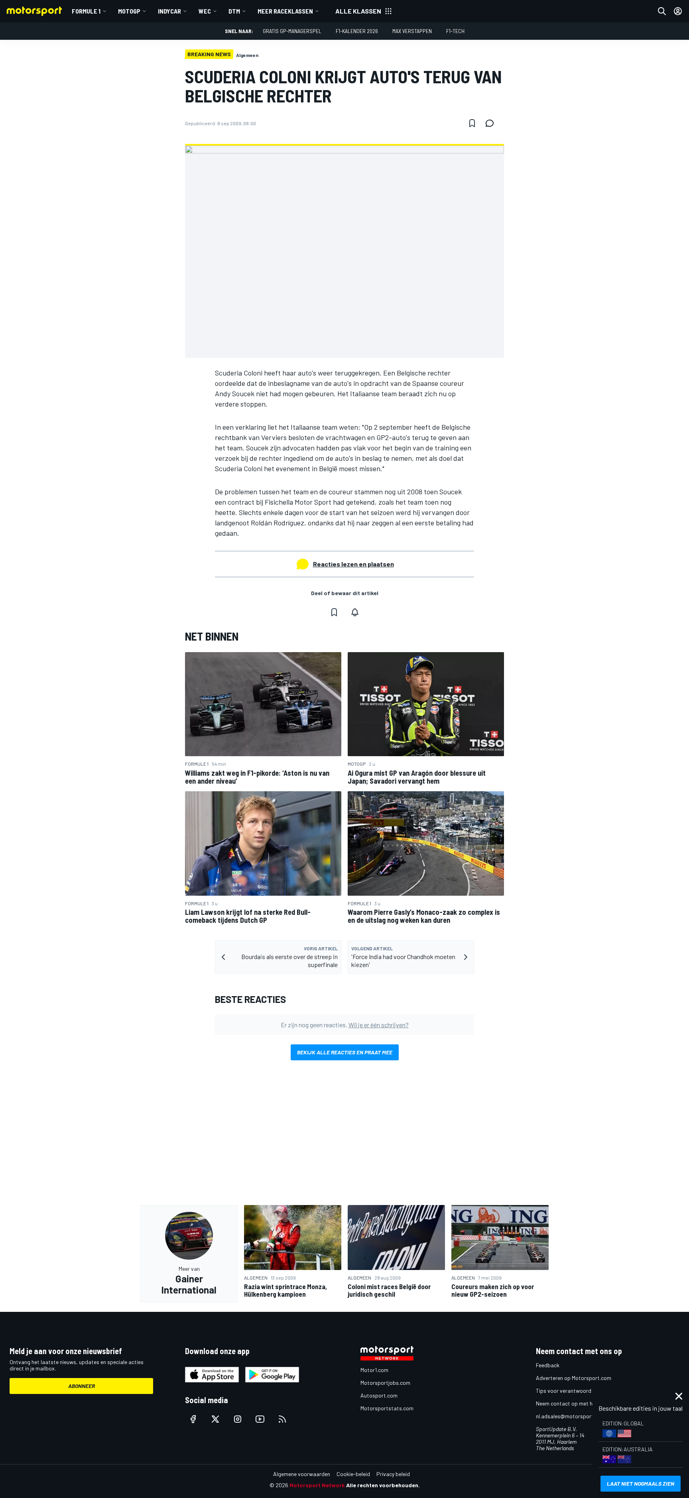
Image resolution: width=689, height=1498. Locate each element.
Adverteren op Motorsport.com (573, 1377)
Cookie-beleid (353, 1473)
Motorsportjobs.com (385, 1382)
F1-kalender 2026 (357, 31)
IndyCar (169, 11)
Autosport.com (379, 1395)
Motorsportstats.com (386, 1408)
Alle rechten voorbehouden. (383, 1485)
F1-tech (455, 31)
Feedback (547, 1365)
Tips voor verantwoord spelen (572, 1390)
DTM (234, 11)
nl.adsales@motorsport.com (570, 1416)
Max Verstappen (412, 31)
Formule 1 (86, 11)
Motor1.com (374, 1369)
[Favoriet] (472, 123)
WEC (205, 11)
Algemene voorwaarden (301, 1473)
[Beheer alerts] (355, 612)
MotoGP (129, 11)
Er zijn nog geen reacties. (345, 1024)
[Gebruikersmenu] (678, 11)
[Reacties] (492, 123)
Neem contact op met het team (574, 1403)
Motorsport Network (317, 1485)
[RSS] (282, 1419)
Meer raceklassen (285, 11)
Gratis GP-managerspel (292, 31)
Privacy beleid (393, 1473)
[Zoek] (662, 11)
